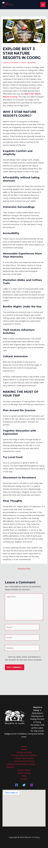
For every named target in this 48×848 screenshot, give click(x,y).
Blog (24, 776)
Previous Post (24, 568)
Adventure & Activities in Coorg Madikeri (20, 765)
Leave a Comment (11, 62)
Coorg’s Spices (24, 770)
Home (24, 746)
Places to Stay (24, 773)
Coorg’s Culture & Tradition (24, 755)
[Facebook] (16, 785)
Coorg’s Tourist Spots (24, 758)
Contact (24, 778)
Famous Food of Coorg (24, 761)
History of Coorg (24, 752)
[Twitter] (24, 785)
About (24, 749)
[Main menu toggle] (43, 4)
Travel (23, 62)
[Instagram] (31, 785)
